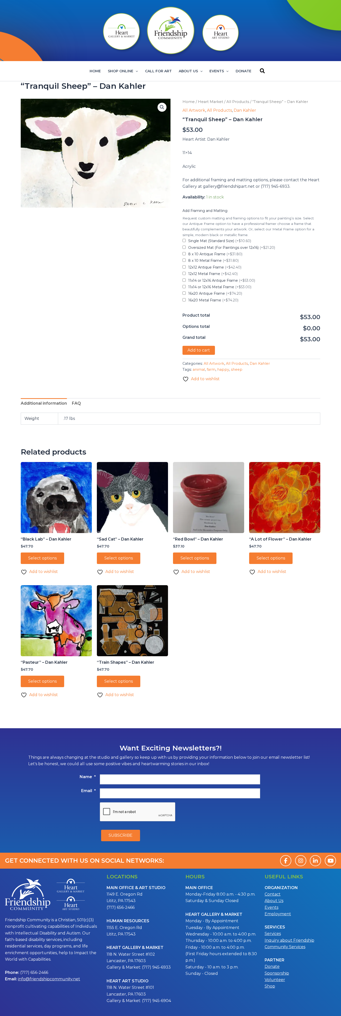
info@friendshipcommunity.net (49, 979)
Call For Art (158, 71)
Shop (270, 986)
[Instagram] (300, 860)
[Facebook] (285, 860)
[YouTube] (330, 860)
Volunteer (275, 979)
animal (199, 369)
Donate (243, 71)
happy (223, 369)
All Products (237, 101)
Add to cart (198, 350)
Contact (273, 894)
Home (95, 71)
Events (216, 71)
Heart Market (210, 101)
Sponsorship (277, 973)
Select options (42, 558)
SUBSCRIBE (121, 835)
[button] (135, 71)
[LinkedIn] (315, 860)
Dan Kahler (245, 110)
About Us (188, 71)
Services (273, 933)
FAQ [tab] (76, 403)
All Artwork (193, 110)
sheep (236, 369)
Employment (278, 914)
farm (211, 369)
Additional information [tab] (44, 403)
